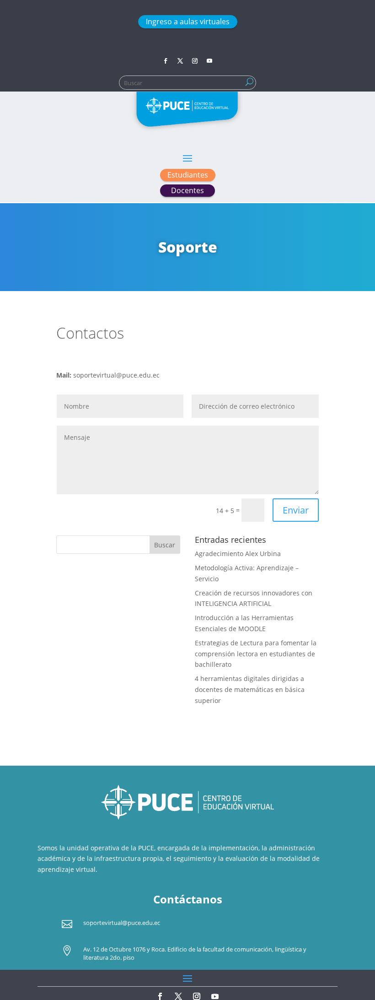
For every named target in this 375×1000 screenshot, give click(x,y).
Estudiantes (187, 175)
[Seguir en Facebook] (165, 60)
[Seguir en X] (180, 60)
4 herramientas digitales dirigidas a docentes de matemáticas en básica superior (250, 689)
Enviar (296, 510)
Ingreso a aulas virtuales (188, 21)
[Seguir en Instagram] (194, 60)
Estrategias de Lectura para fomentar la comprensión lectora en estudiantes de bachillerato (255, 653)
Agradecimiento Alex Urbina (238, 553)
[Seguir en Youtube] (209, 60)
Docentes (187, 190)
